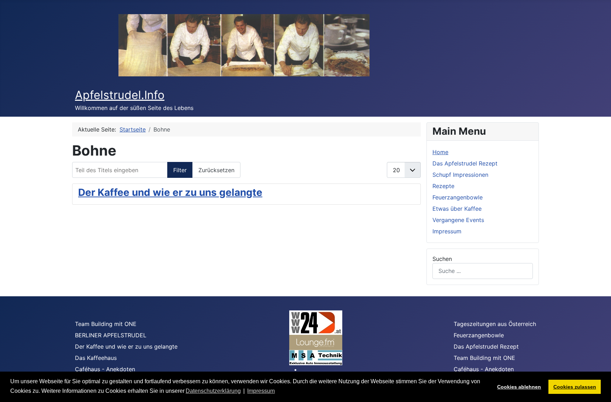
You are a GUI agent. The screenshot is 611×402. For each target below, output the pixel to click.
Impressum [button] (261, 391)
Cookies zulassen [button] (574, 387)
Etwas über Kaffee (457, 208)
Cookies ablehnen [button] (519, 387)
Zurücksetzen (216, 170)
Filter (180, 170)
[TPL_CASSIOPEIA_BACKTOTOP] (598, 388)
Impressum (446, 231)
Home (440, 152)
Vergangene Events (458, 219)
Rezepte (443, 186)
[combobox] (482, 271)
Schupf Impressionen (460, 174)
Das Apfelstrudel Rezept (464, 163)
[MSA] (315, 357)
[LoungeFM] (315, 341)
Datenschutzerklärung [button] (213, 391)
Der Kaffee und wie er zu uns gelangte (170, 192)
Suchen (442, 258)
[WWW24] (315, 322)
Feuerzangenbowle (457, 197)
